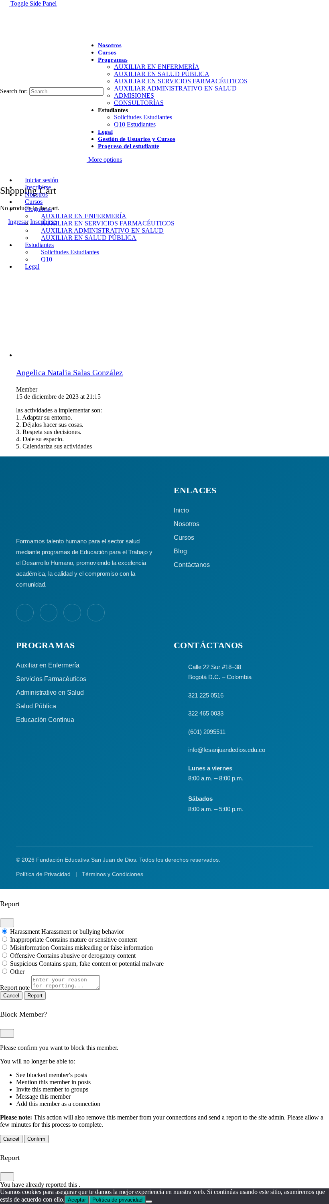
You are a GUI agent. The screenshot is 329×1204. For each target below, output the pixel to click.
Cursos (184, 537)
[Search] (4, 83)
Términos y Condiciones (112, 874)
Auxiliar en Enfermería (47, 665)
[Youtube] (72, 612)
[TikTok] (96, 612)
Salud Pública (36, 706)
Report (35, 996)
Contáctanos (192, 564)
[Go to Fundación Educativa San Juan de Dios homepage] (164, 21)
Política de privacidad (117, 1200)
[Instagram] (48, 612)
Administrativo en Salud (50, 692)
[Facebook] (25, 612)
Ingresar (18, 221)
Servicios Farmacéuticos (51, 678)
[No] (149, 1201)
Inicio (181, 510)
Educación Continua (45, 719)
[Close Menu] (4, 166)
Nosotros (186, 524)
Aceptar (77, 1200)
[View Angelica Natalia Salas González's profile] (32, 355)
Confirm (36, 1139)
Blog (180, 551)
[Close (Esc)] (7, 923)
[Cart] (4, 173)
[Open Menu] (4, 45)
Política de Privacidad (43, 874)
